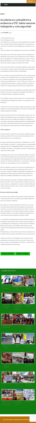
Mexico (2, 14)
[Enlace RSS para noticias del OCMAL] (34, 1)
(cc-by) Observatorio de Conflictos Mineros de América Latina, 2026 (18, 419)
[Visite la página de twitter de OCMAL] (31, 1)
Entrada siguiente (23, 253)
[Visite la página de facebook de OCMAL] (28, 1)
